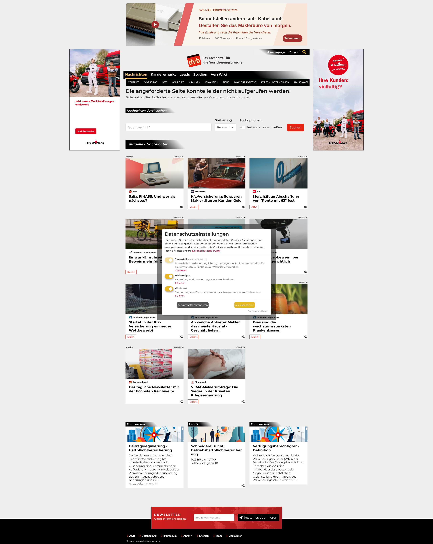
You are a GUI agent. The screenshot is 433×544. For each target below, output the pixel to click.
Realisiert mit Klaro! (257, 311)
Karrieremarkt (163, 74)
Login (294, 52)
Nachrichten (136, 74)
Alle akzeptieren (244, 304)
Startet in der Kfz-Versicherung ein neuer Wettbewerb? (150, 326)
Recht (131, 272)
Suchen (295, 127)
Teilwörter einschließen (264, 127)
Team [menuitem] (218, 535)
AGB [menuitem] (132, 535)
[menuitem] (274, 52)
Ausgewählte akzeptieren (193, 304)
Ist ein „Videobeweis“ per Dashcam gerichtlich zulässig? (276, 261)
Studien (200, 74)
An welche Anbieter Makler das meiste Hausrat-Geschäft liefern (215, 326)
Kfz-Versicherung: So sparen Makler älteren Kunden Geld (216, 198)
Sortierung (223, 120)
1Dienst (180, 283)
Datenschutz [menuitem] (149, 535)
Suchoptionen (250, 120)
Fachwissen (136, 424)
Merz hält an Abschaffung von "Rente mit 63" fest (276, 198)
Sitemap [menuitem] (204, 535)
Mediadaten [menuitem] (235, 535)
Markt (193, 207)
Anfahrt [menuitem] (187, 535)
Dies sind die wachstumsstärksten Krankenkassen (272, 326)
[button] (181, 206)
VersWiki (219, 74)
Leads (184, 74)
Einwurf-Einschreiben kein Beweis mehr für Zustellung (154, 259)
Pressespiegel (277, 52)
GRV (254, 207)
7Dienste (181, 270)
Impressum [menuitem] (170, 535)
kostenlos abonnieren (260, 517)
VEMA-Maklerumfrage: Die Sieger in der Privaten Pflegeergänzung (214, 391)
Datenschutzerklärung (206, 250)
